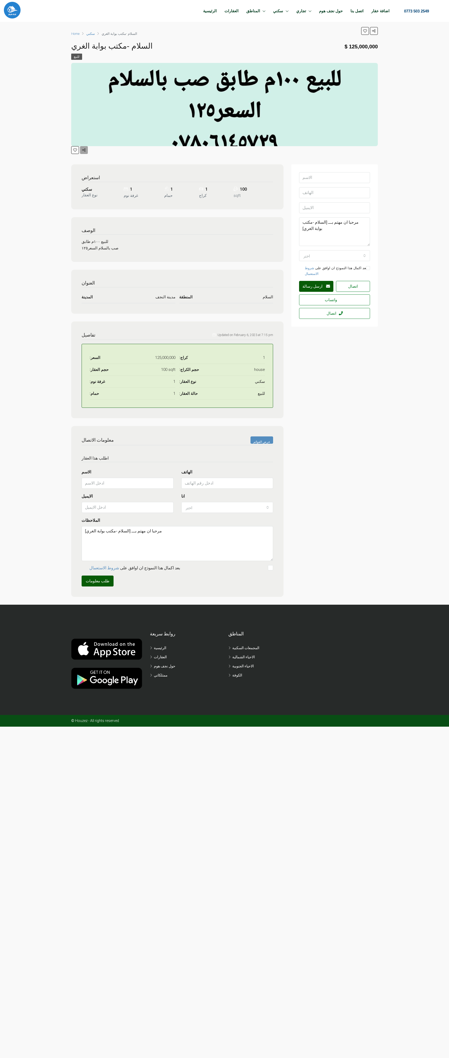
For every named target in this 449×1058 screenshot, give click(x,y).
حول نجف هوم (331, 11)
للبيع (77, 57)
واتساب (331, 300)
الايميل (87, 496)
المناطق (253, 11)
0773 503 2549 (416, 11)
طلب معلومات (97, 581)
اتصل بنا (357, 11)
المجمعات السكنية (245, 648)
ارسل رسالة (312, 286)
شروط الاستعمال (104, 568)
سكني (278, 11)
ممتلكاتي (161, 675)
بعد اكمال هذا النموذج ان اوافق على (134, 568)
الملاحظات (91, 520)
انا (183, 496)
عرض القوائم (261, 442)
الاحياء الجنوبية (243, 666)
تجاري (301, 11)
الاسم (86, 472)
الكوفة (237, 675)
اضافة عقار (380, 11)
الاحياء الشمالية (243, 657)
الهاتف (186, 472)
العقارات (231, 11)
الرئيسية (210, 11)
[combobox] (227, 507)
